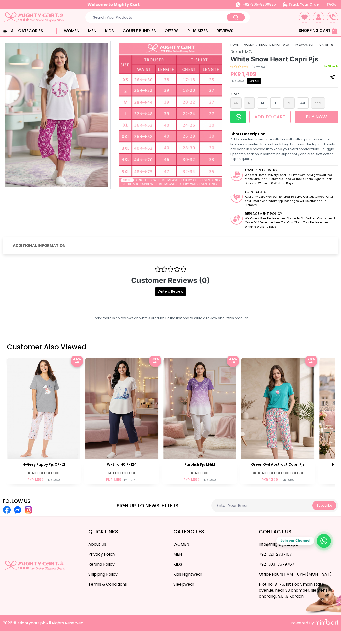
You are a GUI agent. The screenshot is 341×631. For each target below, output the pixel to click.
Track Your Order (304, 4)
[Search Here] (236, 17)
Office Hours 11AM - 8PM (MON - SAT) (295, 574)
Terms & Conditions (107, 584)
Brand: (241, 52)
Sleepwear (183, 584)
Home (234, 45)
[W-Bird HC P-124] (43, 420)
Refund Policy (101, 564)
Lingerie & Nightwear (275, 45)
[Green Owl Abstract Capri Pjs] (199, 420)
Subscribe (324, 505)
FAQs (331, 4)
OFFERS (172, 31)
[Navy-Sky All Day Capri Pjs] (277, 420)
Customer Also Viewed (46, 347)
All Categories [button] (26, 31)
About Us (97, 544)
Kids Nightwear (187, 574)
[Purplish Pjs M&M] (121, 420)
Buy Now (316, 117)
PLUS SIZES (197, 31)
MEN (92, 31)
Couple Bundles (139, 31)
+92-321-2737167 (275, 554)
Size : (234, 94)
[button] (304, 17)
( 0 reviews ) (259, 67)
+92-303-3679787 (276, 564)
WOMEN (71, 31)
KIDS (109, 31)
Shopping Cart (315, 30)
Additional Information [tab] (39, 245)
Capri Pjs (326, 45)
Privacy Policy (101, 554)
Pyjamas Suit (305, 45)
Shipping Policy (103, 574)
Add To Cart (271, 117)
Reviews (225, 31)
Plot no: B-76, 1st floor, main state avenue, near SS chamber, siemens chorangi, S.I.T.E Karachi (293, 590)
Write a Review (170, 291)
